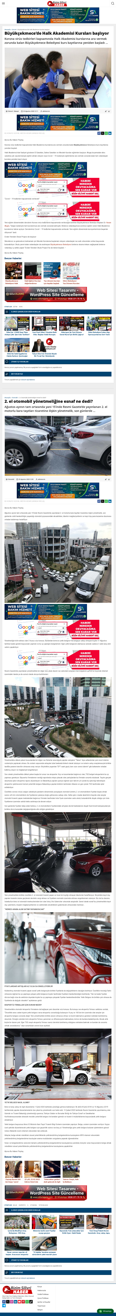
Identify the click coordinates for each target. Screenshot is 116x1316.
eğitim (15, 307)
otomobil (33, 1205)
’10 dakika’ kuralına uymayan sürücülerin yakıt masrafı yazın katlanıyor (44, 1254)
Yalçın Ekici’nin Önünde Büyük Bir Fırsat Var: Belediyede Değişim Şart (44, 356)
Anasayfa (8, 29)
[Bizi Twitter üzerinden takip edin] (8, 1301)
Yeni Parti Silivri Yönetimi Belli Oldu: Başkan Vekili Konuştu (44, 333)
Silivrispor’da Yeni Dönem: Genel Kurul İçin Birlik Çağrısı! (72, 333)
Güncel (14, 29)
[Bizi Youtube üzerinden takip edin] (19, 1301)
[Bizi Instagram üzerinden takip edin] (11, 1301)
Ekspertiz (22, 1205)
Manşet (16, 111)
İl (27, 1205)
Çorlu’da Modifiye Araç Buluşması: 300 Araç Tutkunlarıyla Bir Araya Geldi (17, 1233)
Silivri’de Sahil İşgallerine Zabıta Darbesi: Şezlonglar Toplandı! (17, 356)
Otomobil (15, 397)
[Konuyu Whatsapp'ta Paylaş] (106, 133)
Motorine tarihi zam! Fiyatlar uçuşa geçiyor (44, 1232)
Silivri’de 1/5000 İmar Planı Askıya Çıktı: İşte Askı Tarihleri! (17, 333)
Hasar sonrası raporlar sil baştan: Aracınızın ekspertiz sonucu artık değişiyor (17, 1254)
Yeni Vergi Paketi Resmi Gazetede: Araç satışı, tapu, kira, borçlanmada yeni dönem (99, 1233)
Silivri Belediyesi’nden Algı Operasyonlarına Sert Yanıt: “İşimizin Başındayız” (99, 334)
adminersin (46, 111)
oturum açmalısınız (28, 380)
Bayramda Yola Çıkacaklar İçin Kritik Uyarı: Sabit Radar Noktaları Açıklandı (72, 1233)
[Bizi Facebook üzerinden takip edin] (4, 1301)
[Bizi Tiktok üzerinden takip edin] (31, 1301)
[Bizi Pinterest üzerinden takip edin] (23, 1301)
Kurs (20, 307)
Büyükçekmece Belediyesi (60, 244)
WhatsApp (107, 1311)
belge (15, 1205)
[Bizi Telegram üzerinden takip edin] (4, 1305)
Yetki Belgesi (43, 1205)
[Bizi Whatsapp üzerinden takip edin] (27, 1301)
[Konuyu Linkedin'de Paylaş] (109, 133)
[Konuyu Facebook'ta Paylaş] (99, 133)
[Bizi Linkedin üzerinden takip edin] (15, 1301)
